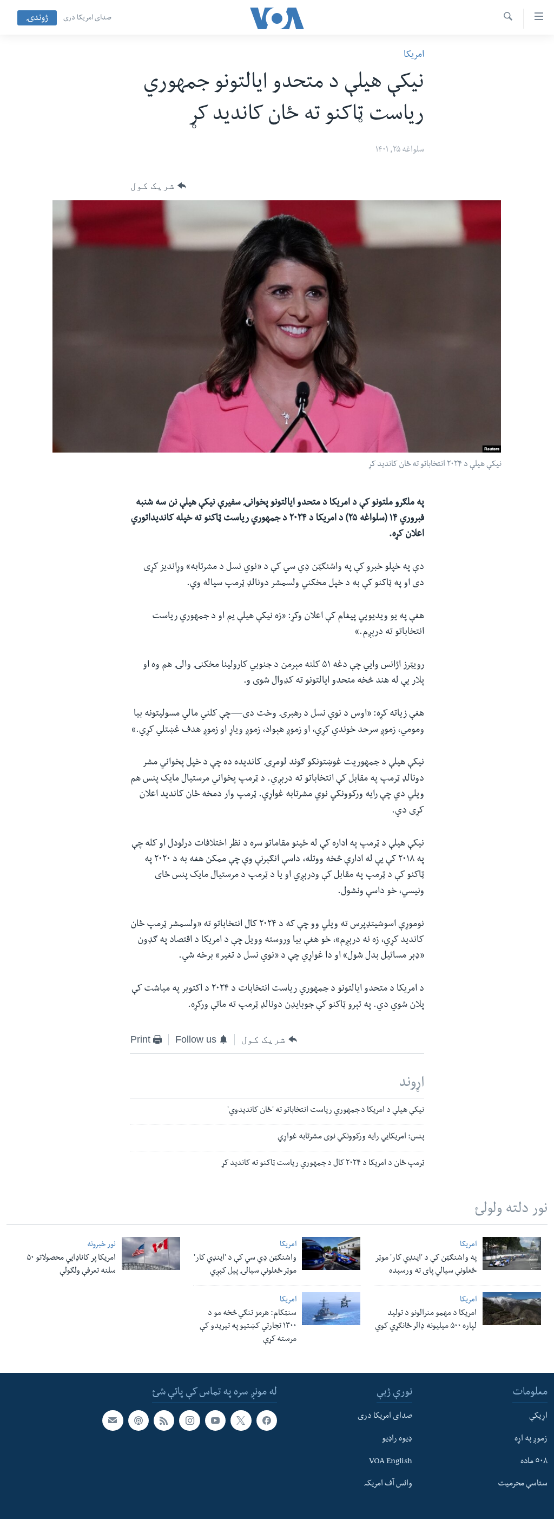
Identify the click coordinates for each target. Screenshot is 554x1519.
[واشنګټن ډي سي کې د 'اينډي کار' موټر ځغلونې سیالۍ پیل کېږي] (331, 1253)
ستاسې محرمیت (523, 1485)
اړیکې (538, 1417)
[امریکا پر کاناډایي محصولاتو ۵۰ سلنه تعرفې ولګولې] (151, 1253)
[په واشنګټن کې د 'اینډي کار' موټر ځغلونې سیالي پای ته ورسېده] (512, 1253)
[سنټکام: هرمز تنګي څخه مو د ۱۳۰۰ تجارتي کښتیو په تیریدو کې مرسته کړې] (331, 1308)
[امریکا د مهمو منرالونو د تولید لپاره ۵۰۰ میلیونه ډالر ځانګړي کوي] (512, 1308)
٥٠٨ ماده (534, 1462)
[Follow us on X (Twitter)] (240, 1420)
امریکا (414, 55)
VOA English (390, 1462)
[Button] (158, 186)
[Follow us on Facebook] (266, 1420)
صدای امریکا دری (87, 18)
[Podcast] (138, 1420)
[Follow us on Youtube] (215, 1420)
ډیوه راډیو (397, 1439)
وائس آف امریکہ (388, 1485)
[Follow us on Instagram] (189, 1420)
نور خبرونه (101, 1245)
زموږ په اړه (531, 1439)
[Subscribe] (112, 1420)
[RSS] (164, 1420)
